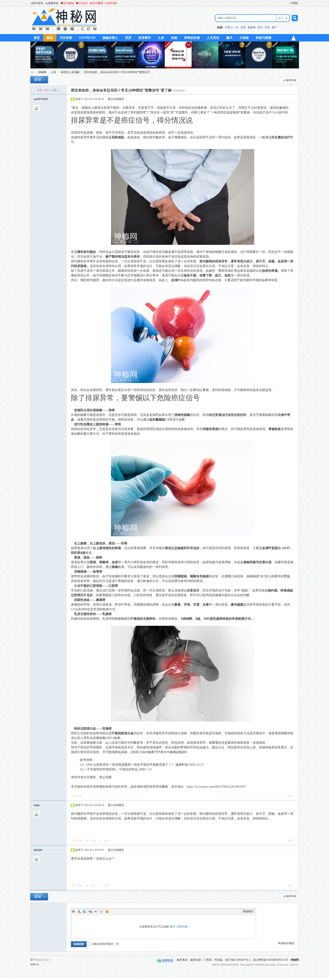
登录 (172, 926)
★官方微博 (96, 3)
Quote (96, 911)
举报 (290, 796)
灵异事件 (144, 37)
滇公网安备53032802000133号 (270, 959)
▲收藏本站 (52, 3)
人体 (161, 37)
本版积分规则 (286, 943)
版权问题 (195, 959)
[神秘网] (64, 31)
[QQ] (165, 959)
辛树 (32, 964)
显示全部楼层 (116, 99)
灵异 (243, 27)
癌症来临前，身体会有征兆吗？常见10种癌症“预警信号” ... (118, 72)
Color (79, 911)
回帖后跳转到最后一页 (105, 943)
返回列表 (291, 80)
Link (90, 911)
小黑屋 (208, 959)
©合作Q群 (111, 3)
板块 (50, 37)
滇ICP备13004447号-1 (237, 959)
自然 (174, 37)
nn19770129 (41, 99)
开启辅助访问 (288, 3)
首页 (37, 37)
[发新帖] (39, 79)
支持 (93, 840)
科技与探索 (263, 37)
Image (84, 911)
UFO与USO (87, 37)
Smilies (107, 911)
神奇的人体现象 (70, 72)
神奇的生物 (192, 37)
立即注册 (182, 926)
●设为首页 (37, 3)
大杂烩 (244, 37)
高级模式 (248, 911)
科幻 (260, 27)
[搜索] (294, 18)
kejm (37, 805)
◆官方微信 (67, 3)
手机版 (218, 959)
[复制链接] (179, 90)
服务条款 (182, 959)
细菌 (177, 137)
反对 (107, 840)
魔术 (229, 37)
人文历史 (213, 37)
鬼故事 (252, 27)
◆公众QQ (82, 3)
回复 (79, 796)
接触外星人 (110, 37)
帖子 (281, 18)
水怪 (267, 27)
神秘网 (32, 72)
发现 (137, 567)
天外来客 (66, 37)
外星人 (229, 27)
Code (101, 911)
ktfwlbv (38, 850)
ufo (237, 27)
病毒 (102, 738)
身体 (196, 742)
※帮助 (294, 3)
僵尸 (274, 27)
